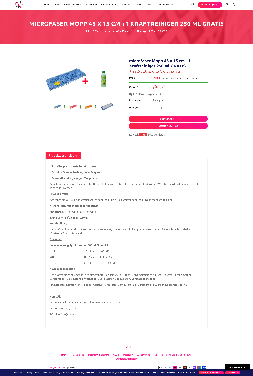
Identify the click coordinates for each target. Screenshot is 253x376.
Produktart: (136, 100)
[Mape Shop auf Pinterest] (130, 347)
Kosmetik (149, 4)
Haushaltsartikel (109, 4)
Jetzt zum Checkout (168, 126)
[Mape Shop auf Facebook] (123, 347)
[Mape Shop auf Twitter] (126, 347)
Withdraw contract (237, 367)
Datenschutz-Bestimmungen (211, 372)
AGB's (116, 355)
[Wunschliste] (234, 5)
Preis (132, 77)
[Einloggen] (227, 5)
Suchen (62, 355)
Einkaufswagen (208, 4)
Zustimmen (232, 372)
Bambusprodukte (72, 4)
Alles (89, 31)
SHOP (56, 4)
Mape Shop (69, 367)
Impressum (128, 355)
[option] (84, 80)
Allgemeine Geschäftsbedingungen (177, 355)
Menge (133, 107)
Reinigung (126, 4)
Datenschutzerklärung (98, 355)
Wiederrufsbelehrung (147, 355)
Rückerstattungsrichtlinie (126, 359)
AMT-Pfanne (91, 4)
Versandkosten (165, 4)
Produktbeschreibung (63, 155)
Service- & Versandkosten (188, 78)
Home (46, 4)
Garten (138, 4)
